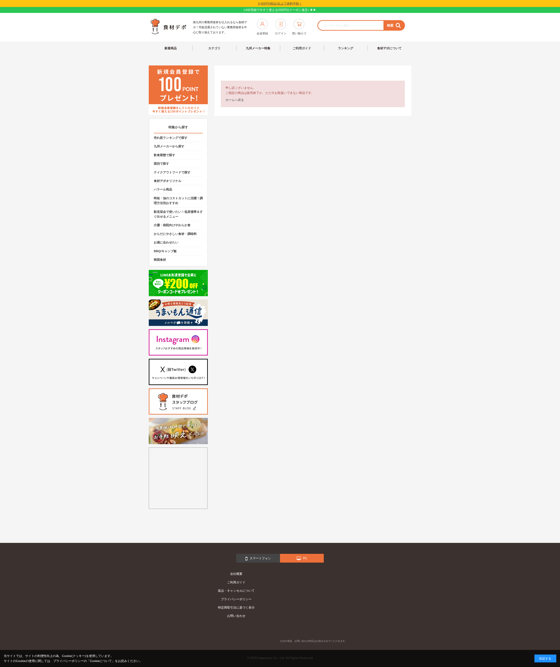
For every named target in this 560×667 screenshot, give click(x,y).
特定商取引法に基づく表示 (236, 607)
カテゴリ (214, 48)
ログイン (280, 33)
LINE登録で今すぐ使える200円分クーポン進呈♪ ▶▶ (280, 10)
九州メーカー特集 (258, 48)
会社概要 (236, 573)
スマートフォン (260, 558)
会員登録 (262, 33)
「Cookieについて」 (101, 661)
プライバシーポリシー (236, 599)
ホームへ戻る (235, 100)
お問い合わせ (236, 616)
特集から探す (178, 127)
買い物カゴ (299, 33)
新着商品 (170, 48)
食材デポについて (389, 48)
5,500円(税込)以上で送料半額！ (280, 3)
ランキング (345, 48)
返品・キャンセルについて (236, 590)
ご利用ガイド (302, 48)
